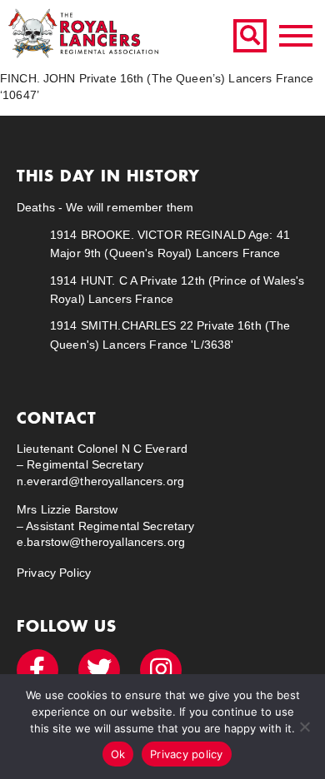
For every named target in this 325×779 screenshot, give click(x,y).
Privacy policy (186, 754)
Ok (118, 754)
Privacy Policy (54, 572)
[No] (304, 726)
